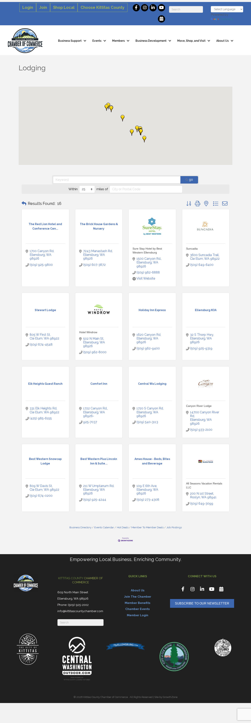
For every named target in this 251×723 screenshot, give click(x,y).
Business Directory (80, 527)
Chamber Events (137, 609)
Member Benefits (137, 603)
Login (27, 7)
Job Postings (174, 527)
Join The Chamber (137, 596)
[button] (111, 109)
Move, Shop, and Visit (191, 40)
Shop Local (64, 7)
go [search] (191, 179)
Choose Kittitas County (103, 7)
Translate (226, 19)
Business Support (70, 40)
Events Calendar (104, 527)
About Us (222, 40)
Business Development (151, 40)
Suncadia (192, 248)
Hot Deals (122, 527)
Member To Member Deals (147, 527)
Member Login (137, 615)
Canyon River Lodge (199, 405)
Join (43, 7)
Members (118, 40)
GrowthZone (170, 697)
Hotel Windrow (88, 332)
